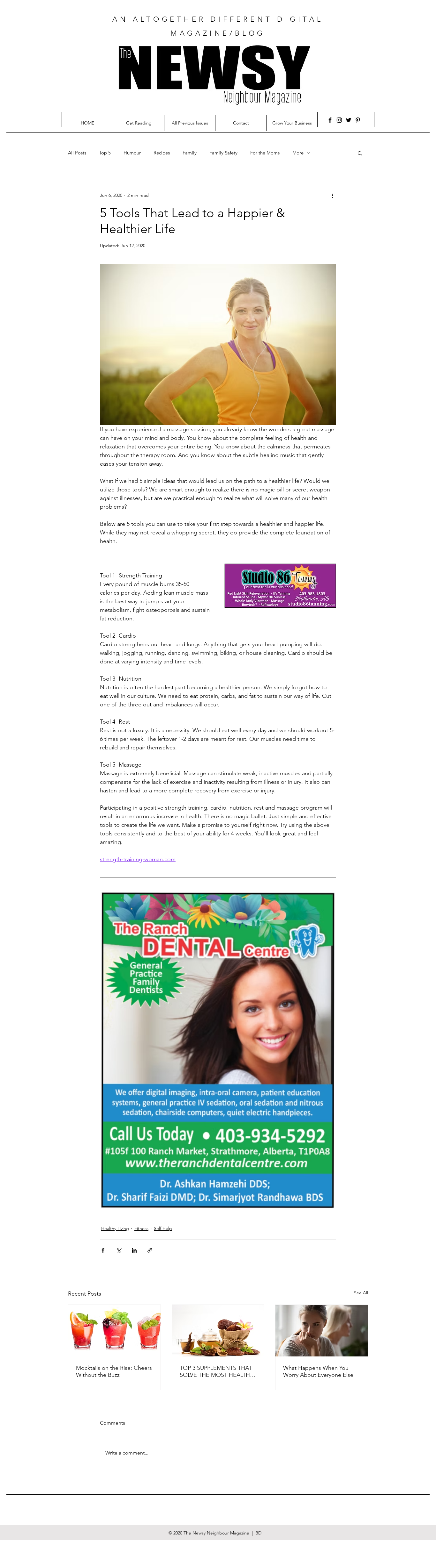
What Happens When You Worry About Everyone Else (318, 1371)
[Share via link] (150, 1250)
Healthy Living (115, 1228)
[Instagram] (339, 120)
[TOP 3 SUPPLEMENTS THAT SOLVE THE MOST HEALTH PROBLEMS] (218, 1330)
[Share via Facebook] (103, 1250)
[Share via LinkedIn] (134, 1250)
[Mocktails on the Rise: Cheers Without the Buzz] (114, 1330)
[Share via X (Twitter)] (119, 1250)
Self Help (163, 1228)
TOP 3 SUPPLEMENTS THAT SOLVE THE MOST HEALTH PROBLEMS (216, 1371)
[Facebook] (330, 120)
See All (361, 1293)
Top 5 (105, 153)
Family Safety (223, 153)
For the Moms (265, 153)
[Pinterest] (357, 120)
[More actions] (332, 195)
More (298, 153)
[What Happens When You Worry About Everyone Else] (321, 1330)
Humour (132, 153)
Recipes (162, 153)
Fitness (141, 1228)
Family (190, 153)
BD (258, 1533)
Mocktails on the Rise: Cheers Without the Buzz (114, 1371)
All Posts (77, 153)
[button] (360, 152)
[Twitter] (348, 120)
